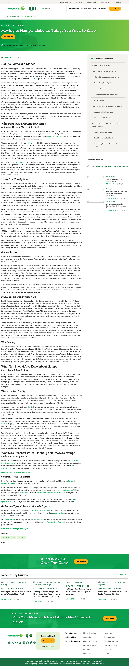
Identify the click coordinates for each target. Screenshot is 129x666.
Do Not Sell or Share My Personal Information (90, 663)
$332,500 (31, 143)
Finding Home (110, 176)
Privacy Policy (43, 663)
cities (32, 520)
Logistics (107, 649)
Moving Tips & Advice (99, 8)
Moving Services (74, 8)
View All (123, 575)
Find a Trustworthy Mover (103, 132)
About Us (86, 653)
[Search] (43, 8)
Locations (118, 2)
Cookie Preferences (69, 663)
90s (31, 407)
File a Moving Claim (111, 641)
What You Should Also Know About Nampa (107, 106)
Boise (50, 136)
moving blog (10, 520)
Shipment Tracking (91, 2)
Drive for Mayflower (111, 645)
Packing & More (86, 8)
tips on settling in (59, 513)
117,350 (32, 79)
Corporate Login (109, 637)
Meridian (59, 136)
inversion (4, 424)
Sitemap (107, 653)
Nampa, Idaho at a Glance (101, 65)
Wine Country (99, 100)
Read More (110, 184)
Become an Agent (105, 2)
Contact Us (78, 2)
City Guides (21, 537)
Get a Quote (115, 8)
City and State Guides (13, 25)
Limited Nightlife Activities (103, 112)
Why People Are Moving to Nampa (104, 71)
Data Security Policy (31, 663)
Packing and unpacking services (48, 493)
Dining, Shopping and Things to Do (106, 95)
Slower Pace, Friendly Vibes (103, 83)
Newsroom (108, 633)
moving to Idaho (16, 162)
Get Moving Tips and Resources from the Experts (108, 145)
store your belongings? (66, 490)
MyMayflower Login (66, 2)
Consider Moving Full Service (104, 138)
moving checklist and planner (40, 510)
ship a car (24, 493)
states (39, 520)
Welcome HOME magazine (56, 522)
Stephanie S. (8, 57)
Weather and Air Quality (102, 118)
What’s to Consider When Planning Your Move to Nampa (106, 125)
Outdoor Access (99, 89)
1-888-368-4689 (96, 661)
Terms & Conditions (55, 663)
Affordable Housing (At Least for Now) (107, 77)
